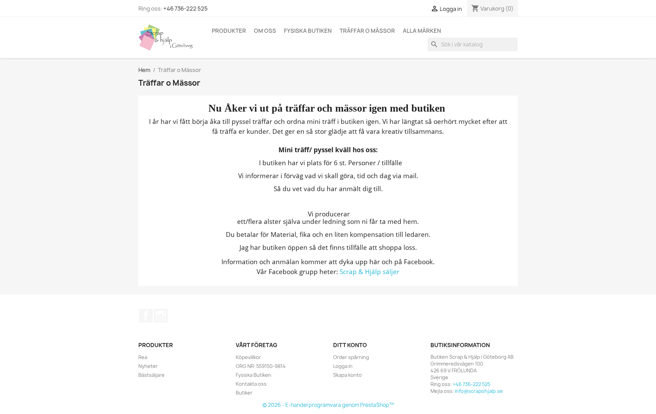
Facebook (146, 316)
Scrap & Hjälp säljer (369, 271)
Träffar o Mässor (367, 30)
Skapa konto (347, 375)
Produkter (229, 30)
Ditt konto (350, 345)
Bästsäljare (151, 375)
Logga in (343, 366)
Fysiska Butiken (308, 30)
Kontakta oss (251, 384)
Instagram (161, 316)
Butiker (244, 392)
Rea (142, 357)
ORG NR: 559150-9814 (261, 366)
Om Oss (265, 30)
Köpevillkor (248, 357)
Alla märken (422, 30)
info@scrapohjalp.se (479, 391)
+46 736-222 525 (185, 8)
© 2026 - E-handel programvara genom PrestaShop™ (328, 405)
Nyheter (148, 366)
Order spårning (351, 357)
